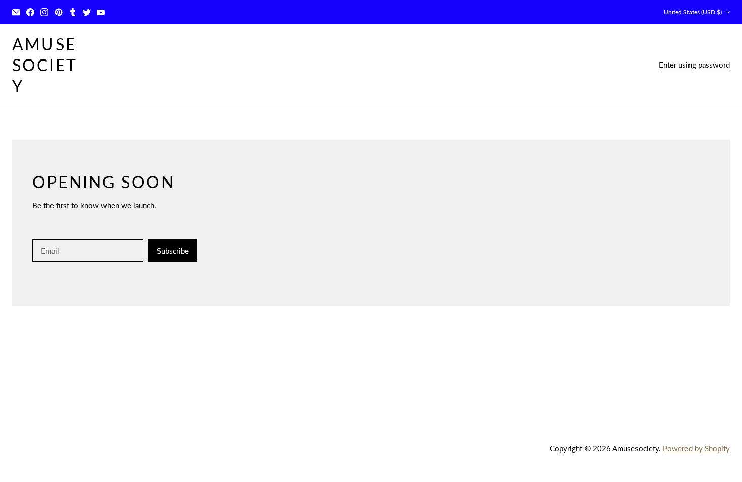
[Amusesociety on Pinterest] (58, 12)
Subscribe (173, 250)
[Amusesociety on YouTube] (101, 12)
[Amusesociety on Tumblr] (73, 12)
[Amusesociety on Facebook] (30, 12)
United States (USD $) (693, 12)
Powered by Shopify (696, 448)
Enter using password (694, 64)
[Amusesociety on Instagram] (44, 12)
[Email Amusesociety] (16, 12)
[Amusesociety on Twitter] (87, 12)
